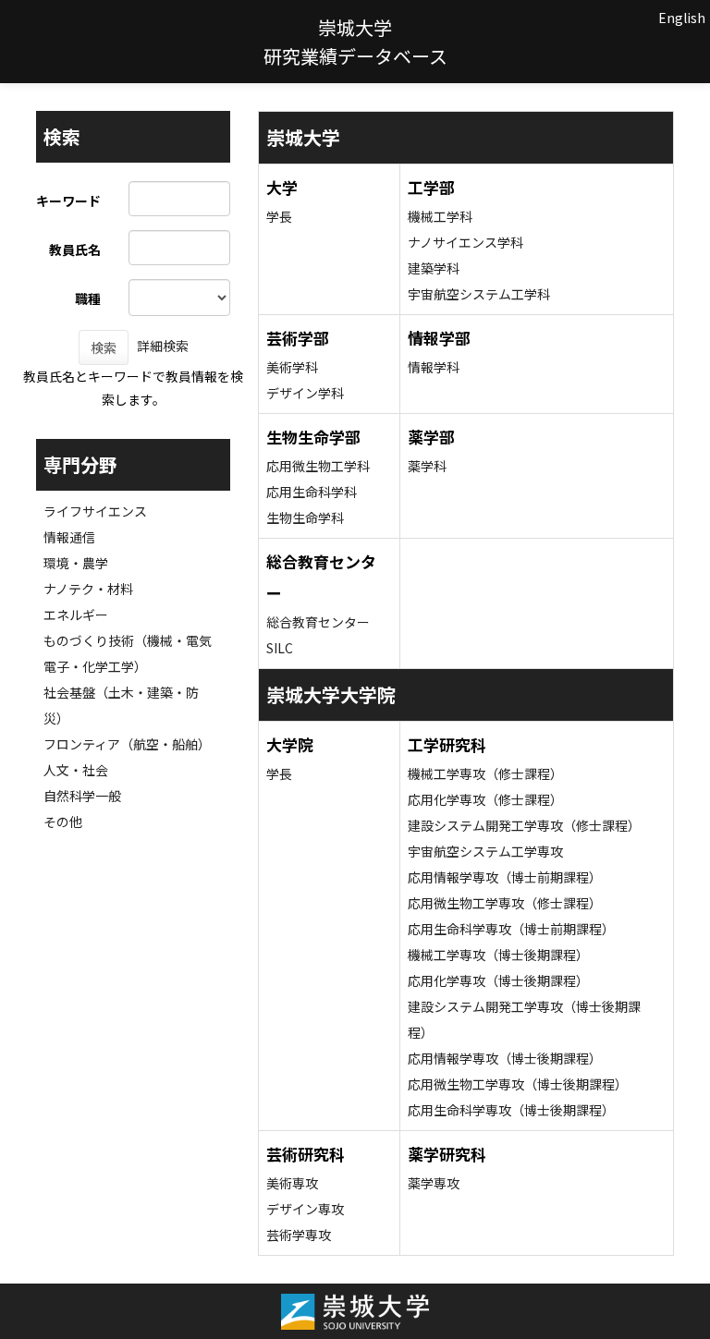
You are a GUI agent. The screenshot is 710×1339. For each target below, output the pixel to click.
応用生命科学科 (311, 491)
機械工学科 (440, 216)
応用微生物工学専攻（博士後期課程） (518, 1084)
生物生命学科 (305, 517)
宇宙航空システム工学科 (479, 294)
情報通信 (69, 537)
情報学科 (433, 367)
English (681, 17)
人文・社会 (75, 770)
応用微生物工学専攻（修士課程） (505, 903)
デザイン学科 (305, 392)
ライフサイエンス (95, 511)
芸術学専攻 (298, 1234)
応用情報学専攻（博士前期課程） (505, 877)
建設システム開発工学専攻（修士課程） (524, 825)
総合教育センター (318, 622)
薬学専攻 (433, 1183)
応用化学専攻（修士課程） (485, 799)
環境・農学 (75, 563)
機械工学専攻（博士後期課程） (498, 954)
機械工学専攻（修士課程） (485, 773)
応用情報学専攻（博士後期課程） (505, 1058)
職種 (88, 298)
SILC (279, 648)
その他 (62, 821)
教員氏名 (75, 249)
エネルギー (75, 614)
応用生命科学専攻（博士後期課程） (511, 1110)
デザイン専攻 (305, 1208)
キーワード (68, 200)
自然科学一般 (82, 795)
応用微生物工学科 (318, 465)
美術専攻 (292, 1183)
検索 (103, 347)
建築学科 (433, 268)
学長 (279, 216)
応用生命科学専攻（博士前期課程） (511, 928)
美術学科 (292, 367)
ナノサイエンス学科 (465, 242)
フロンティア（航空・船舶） (127, 744)
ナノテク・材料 (88, 588)
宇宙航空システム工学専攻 (485, 851)
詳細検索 (163, 345)
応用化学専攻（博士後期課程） (498, 980)
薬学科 (427, 465)
